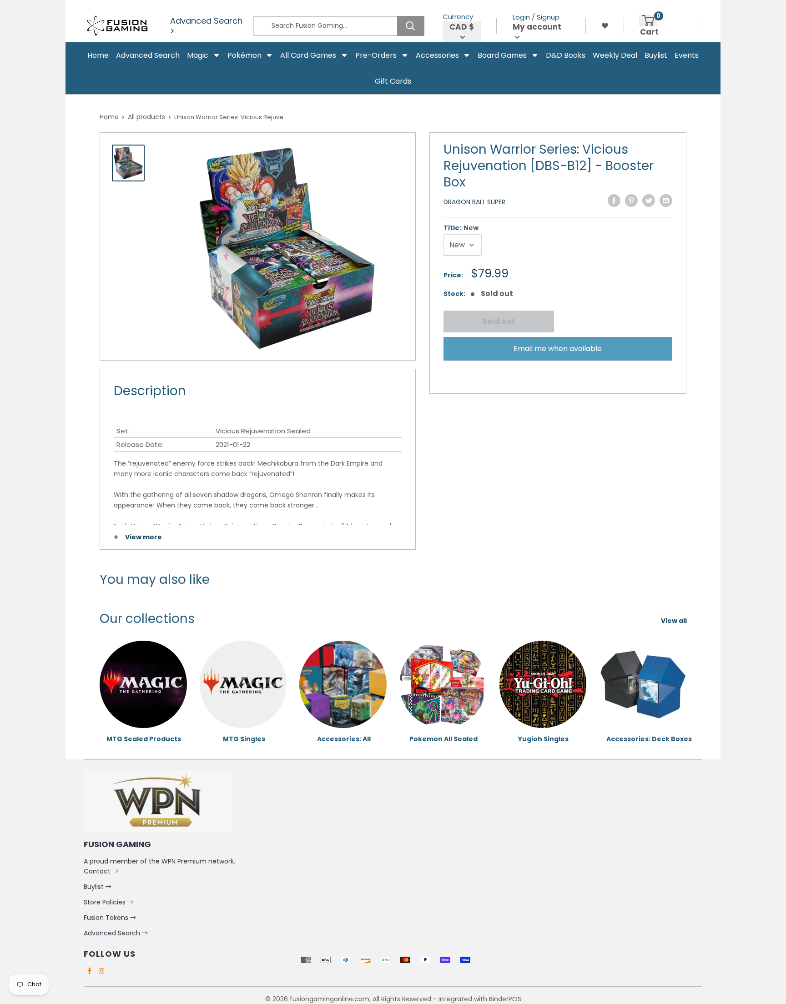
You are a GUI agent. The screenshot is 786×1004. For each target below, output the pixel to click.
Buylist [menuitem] (656, 55)
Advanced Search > (206, 26)
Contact (98, 871)
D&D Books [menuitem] (565, 55)
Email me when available (558, 348)
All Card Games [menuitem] (308, 55)
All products (146, 116)
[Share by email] (666, 200)
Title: (461, 228)
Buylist (95, 886)
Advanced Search (113, 933)
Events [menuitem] (687, 55)
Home (109, 116)
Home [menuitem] (98, 55)
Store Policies (105, 902)
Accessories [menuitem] (437, 55)
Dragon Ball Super (474, 201)
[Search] (410, 26)
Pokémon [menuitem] (244, 55)
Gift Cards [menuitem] (393, 81)
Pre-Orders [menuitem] (376, 55)
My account (537, 27)
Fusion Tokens (107, 917)
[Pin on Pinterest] (631, 200)
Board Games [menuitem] (502, 55)
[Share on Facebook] (614, 200)
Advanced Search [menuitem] (148, 55)
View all (674, 620)
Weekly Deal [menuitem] (615, 55)
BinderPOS (505, 999)
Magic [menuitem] (197, 55)
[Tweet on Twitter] (648, 200)
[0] (648, 20)
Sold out (498, 321)
